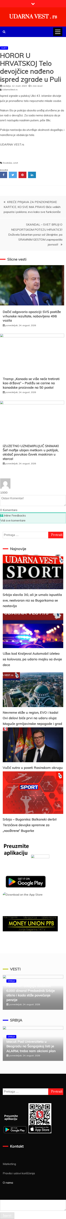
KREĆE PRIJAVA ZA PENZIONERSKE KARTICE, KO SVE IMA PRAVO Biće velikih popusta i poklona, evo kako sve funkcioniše (32, 207)
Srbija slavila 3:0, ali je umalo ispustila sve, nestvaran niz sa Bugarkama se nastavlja (32, 600)
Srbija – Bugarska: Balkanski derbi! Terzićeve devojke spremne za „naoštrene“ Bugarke (29, 825)
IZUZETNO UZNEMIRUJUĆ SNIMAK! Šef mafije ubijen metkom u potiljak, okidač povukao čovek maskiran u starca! (31, 452)
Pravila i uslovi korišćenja (19, 1173)
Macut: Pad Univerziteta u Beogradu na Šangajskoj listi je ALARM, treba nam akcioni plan (31, 1046)
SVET (4, 48)
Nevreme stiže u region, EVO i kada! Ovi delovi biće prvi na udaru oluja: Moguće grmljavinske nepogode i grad (32, 718)
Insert (7, 1216)
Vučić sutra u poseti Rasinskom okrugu (33, 768)
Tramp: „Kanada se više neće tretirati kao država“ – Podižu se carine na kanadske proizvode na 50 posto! (31, 383)
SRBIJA (11, 981)
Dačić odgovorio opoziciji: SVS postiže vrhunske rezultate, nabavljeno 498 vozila (32, 316)
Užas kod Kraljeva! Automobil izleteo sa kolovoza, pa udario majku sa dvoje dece (32, 659)
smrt (15, 162)
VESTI (15, 969)
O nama (8, 1182)
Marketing (9, 1164)
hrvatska (7, 162)
